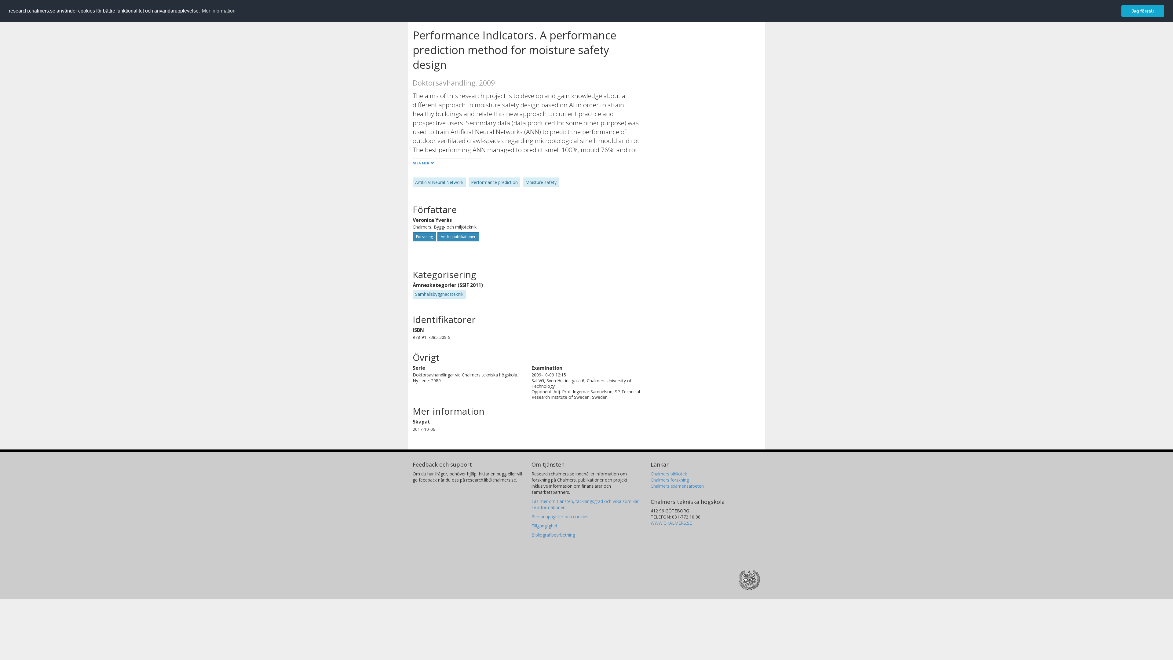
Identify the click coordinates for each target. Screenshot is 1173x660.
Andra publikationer (458, 236)
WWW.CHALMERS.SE (671, 523)
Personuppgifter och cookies (560, 516)
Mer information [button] (219, 10)
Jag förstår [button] (1142, 11)
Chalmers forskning (670, 480)
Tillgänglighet (544, 526)
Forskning (424, 236)
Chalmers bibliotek (669, 474)
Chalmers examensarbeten (677, 486)
